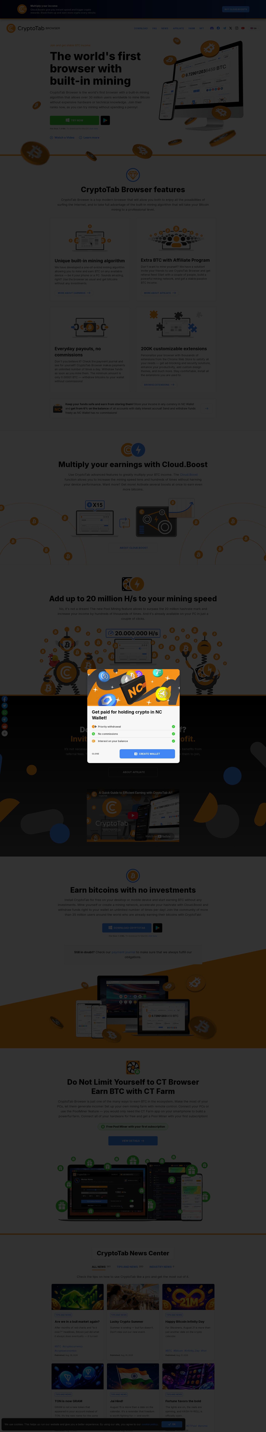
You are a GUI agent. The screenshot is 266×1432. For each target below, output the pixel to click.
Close (95, 754)
